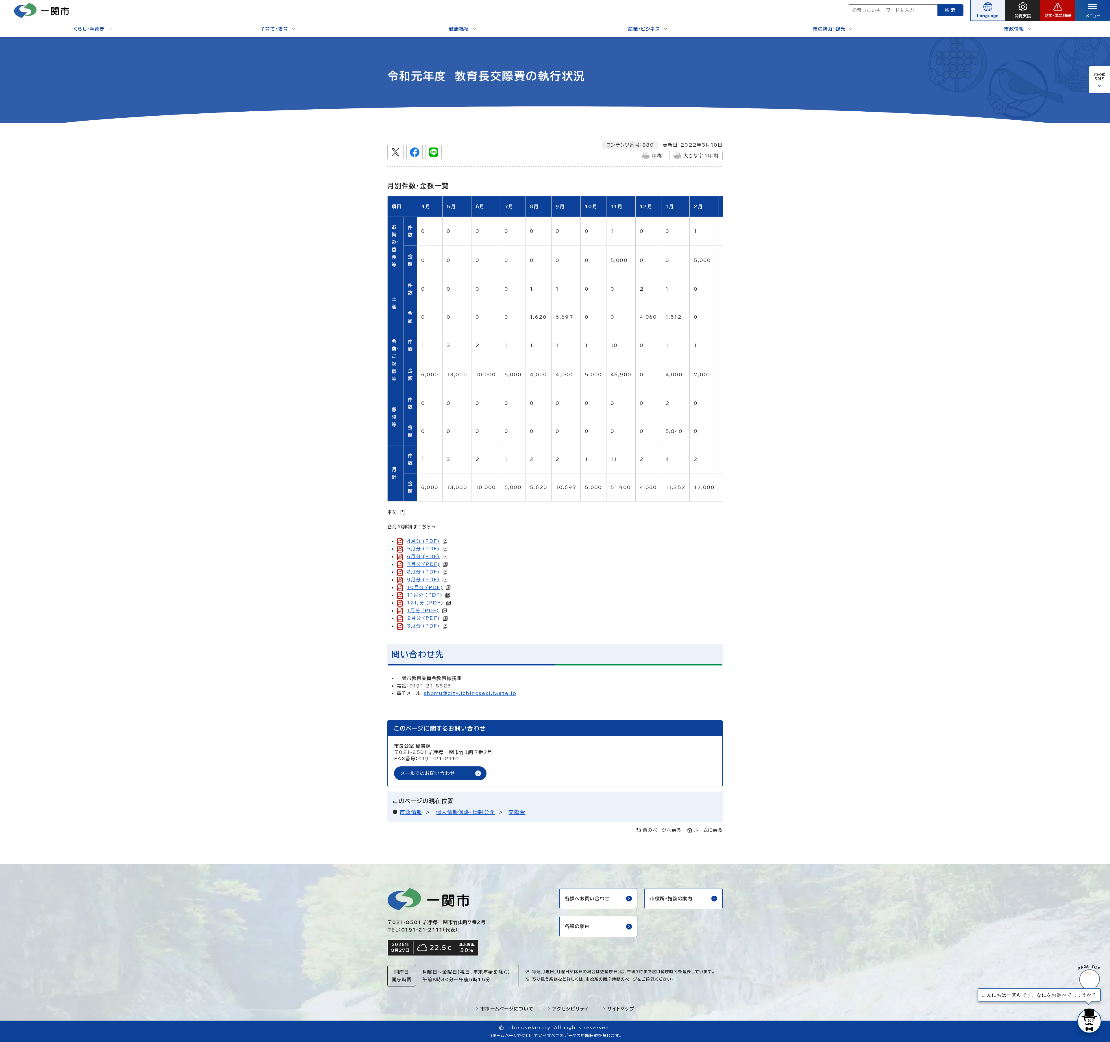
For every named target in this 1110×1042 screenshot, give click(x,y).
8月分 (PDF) (423, 571)
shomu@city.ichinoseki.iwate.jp (470, 693)
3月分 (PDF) (423, 626)
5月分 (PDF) (423, 548)
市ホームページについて (507, 1008)
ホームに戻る (708, 830)
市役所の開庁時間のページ (611, 979)
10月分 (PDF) (425, 587)
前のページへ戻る (662, 830)
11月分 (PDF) (425, 595)
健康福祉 (459, 29)
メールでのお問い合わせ (428, 773)
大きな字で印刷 (700, 155)
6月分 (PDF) (423, 556)
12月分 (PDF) (425, 602)
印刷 (657, 155)
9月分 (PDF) (423, 579)
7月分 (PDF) (423, 564)
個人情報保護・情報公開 (465, 812)
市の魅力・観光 (829, 29)
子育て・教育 (274, 29)
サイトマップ (620, 1008)
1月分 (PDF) (423, 610)
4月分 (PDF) (423, 541)
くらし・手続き (89, 29)
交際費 (516, 812)
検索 (950, 10)
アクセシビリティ (570, 1008)
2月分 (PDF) (423, 618)
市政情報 (1014, 29)
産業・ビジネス (644, 29)
